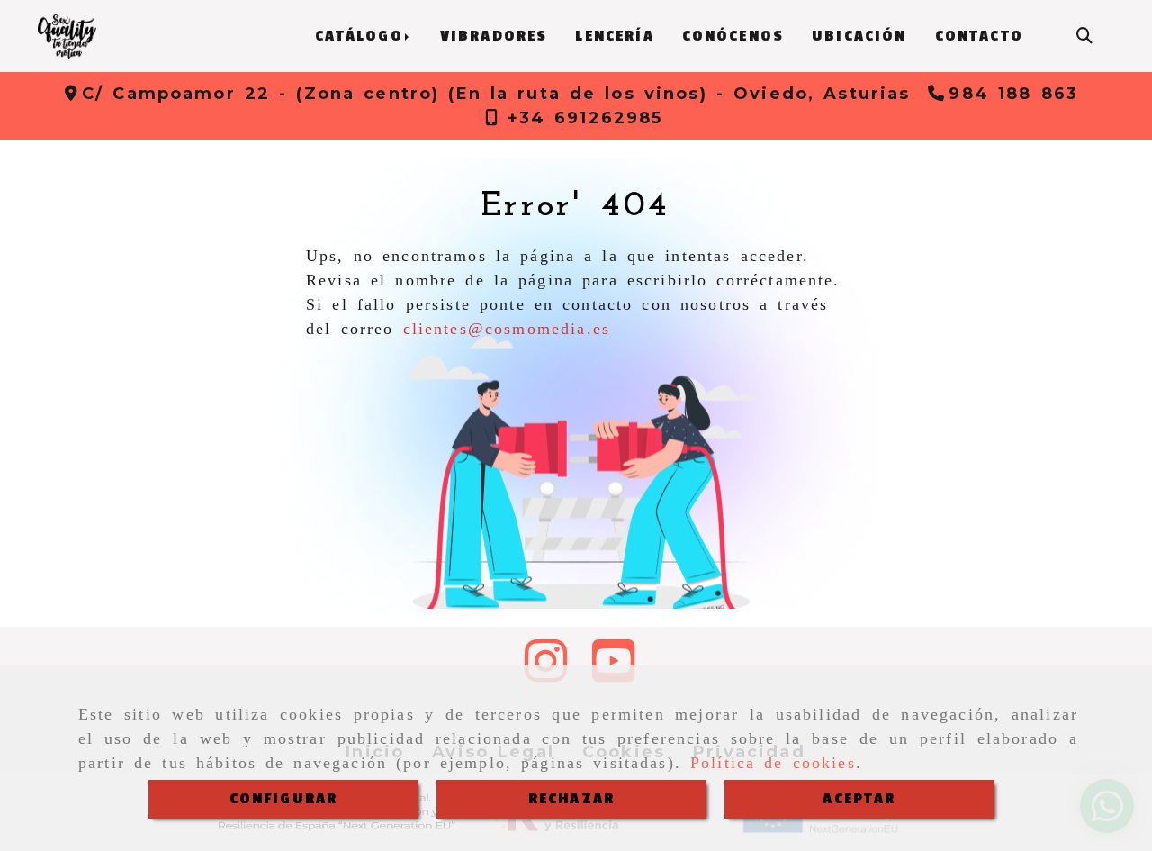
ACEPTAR (859, 799)
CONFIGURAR (284, 799)
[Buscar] (1084, 36)
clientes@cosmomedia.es (507, 329)
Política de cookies (773, 763)
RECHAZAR (571, 799)
